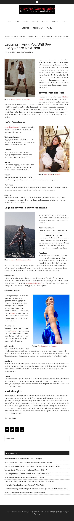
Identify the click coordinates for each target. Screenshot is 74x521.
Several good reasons (12, 127)
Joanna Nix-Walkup (17, 260)
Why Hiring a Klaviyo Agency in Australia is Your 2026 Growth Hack (27, 474)
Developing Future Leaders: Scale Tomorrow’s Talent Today (24, 485)
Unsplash (26, 99)
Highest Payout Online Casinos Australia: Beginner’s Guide (24, 477)
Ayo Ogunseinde (43, 346)
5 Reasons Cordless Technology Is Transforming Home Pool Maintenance (29, 481)
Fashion (14, 418)
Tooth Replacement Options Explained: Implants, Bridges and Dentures (28, 462)
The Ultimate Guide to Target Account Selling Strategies (23, 459)
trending (13, 331)
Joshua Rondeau (16, 99)
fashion (12, 313)
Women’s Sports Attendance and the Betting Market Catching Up (26, 470)
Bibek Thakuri (48, 174)
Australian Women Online (37, 9)
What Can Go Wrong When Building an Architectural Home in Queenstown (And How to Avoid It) (36, 489)
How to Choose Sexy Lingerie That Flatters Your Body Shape (25, 493)
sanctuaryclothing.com (33, 283)
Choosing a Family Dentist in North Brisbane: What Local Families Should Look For (32, 466)
